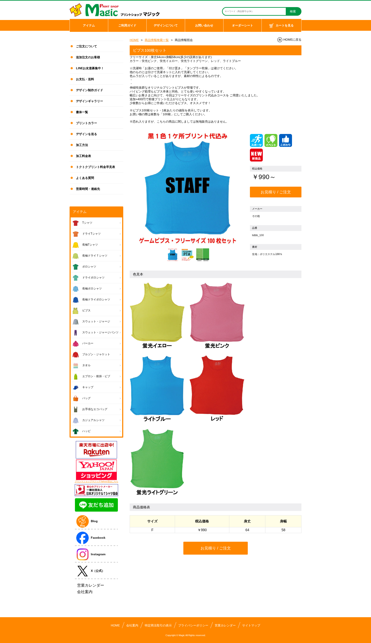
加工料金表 (83, 156)
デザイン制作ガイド (89, 90)
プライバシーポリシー (193, 625)
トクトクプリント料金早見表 (95, 167)
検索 (293, 11)
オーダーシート (242, 25)
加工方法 (82, 145)
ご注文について (86, 46)
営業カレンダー (225, 625)
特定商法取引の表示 (158, 625)
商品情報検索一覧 (157, 40)
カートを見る (285, 25)
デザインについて (166, 25)
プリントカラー (86, 123)
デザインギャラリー (89, 101)
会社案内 (132, 625)
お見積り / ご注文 (276, 192)
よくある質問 (85, 178)
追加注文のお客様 (88, 57)
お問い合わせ (204, 25)
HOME (134, 40)
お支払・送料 (85, 79)
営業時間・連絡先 (88, 189)
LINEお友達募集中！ (90, 68)
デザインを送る (86, 134)
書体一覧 (82, 112)
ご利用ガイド (127, 25)
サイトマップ (251, 625)
